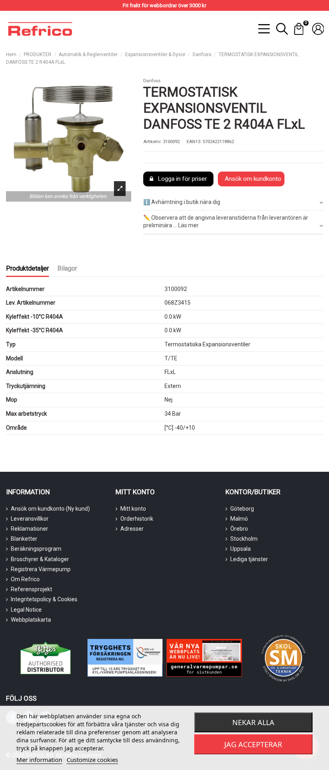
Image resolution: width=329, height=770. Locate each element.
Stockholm (244, 539)
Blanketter (24, 539)
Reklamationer (29, 528)
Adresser (132, 528)
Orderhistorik (136, 518)
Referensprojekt (31, 589)
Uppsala (240, 549)
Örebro (239, 528)
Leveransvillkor (30, 518)
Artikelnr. (152, 141)
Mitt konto (133, 508)
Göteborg (242, 508)
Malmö (239, 518)
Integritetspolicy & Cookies (44, 599)
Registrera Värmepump (41, 569)
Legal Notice (26, 609)
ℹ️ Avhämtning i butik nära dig (181, 202)
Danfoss (151, 80)
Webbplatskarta (31, 619)
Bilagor (67, 268)
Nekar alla (253, 722)
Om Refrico (25, 579)
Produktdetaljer (27, 268)
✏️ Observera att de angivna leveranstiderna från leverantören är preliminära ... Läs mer (225, 221)
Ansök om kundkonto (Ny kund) (50, 508)
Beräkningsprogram (36, 549)
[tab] (233, 202)
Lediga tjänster (249, 559)
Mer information (39, 760)
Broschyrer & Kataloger (40, 559)
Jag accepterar (253, 744)
